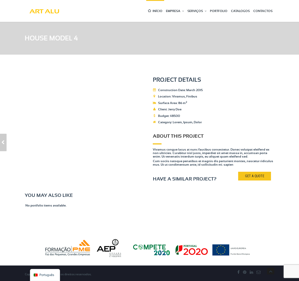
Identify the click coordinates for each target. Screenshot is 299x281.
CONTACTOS (263, 11)
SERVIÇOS (195, 11)
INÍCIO (157, 11)
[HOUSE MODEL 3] (3, 142)
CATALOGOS (240, 11)
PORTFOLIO (218, 11)
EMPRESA (173, 11)
